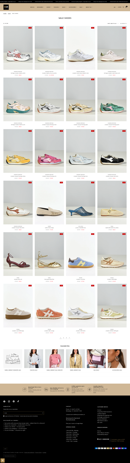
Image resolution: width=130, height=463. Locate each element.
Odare (49, 226)
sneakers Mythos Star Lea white (49, 73)
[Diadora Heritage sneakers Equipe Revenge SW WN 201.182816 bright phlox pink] (49, 151)
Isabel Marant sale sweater (55, 370)
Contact (99, 410)
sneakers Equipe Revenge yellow (18, 176)
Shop (9, 13)
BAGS (63, 7)
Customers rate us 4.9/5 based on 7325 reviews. (118, 440)
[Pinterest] (15, 401)
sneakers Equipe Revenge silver (49, 124)
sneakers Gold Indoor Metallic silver (81, 73)
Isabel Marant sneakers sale (13, 370)
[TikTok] (19, 401)
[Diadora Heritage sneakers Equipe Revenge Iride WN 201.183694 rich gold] (80, 99)
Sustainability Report (102, 434)
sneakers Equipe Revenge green (112, 124)
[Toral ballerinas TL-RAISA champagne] (49, 254)
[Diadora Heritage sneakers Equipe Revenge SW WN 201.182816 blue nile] (80, 151)
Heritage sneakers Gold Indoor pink (112, 73)
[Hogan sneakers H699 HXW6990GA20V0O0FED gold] (112, 305)
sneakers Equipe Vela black (112, 176)
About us (88, 7)
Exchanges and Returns (103, 417)
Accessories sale (117, 370)
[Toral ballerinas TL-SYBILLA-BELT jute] (112, 202)
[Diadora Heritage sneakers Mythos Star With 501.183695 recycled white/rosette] (18, 48)
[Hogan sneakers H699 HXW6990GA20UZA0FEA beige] (112, 254)
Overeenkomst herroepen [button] (10, 456)
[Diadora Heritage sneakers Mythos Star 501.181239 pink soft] (18, 99)
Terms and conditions (29, 452)
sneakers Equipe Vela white (18, 227)
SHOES (48, 7)
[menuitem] (32, 7)
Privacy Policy (38, 452)
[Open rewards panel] (3, 460)
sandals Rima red (18, 279)
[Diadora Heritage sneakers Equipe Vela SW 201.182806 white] (18, 202)
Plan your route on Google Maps (74, 423)
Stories (99, 431)
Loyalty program (101, 413)
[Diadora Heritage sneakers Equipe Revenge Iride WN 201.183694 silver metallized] (49, 99)
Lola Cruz (80, 226)
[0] (126, 7)
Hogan (80, 277)
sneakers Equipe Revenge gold (81, 124)
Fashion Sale (33, 370)
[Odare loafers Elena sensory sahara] (49, 202)
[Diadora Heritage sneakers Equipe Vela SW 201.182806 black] (112, 151)
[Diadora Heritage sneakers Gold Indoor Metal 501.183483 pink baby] (112, 48)
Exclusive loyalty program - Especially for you (70, 1)
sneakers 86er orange (49, 330)
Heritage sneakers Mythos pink (18, 124)
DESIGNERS (40, 7)
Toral (112, 226)
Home (4, 13)
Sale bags (96, 370)
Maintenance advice (102, 420)
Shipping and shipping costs (104, 415)
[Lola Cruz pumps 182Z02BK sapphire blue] (80, 202)
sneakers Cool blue (80, 279)
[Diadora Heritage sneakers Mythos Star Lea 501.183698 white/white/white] (49, 48)
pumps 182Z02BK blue (81, 227)
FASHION (56, 7)
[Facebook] (5, 401)
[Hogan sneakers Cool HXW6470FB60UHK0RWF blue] (80, 254)
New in (32, 7)
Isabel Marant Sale (75, 370)
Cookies (44, 452)
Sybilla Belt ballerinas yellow (111, 227)
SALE (81, 7)
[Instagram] (10, 401)
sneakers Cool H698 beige (18, 330)
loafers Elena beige (49, 227)
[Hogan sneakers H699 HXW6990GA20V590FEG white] (80, 305)
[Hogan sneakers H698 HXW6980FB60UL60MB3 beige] (18, 305)
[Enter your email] (42, 413)
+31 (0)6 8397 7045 (77, 411)
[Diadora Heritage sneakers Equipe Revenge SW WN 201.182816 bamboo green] (18, 151)
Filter (6, 23)
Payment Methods (102, 419)
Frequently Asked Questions (104, 411)
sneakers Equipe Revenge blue (81, 176)
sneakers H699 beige (112, 279)
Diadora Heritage (18, 71)
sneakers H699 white (80, 330)
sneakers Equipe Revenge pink (49, 176)
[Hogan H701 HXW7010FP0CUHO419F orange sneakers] (49, 305)
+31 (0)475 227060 (75, 409)
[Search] (123, 7)
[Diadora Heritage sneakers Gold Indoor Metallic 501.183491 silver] (80, 48)
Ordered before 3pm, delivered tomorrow (33, 1)
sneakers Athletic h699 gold (112, 330)
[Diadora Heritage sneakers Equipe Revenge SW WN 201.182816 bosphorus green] (112, 99)
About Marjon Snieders (103, 432)
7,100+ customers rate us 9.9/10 (52, 1)
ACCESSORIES (72, 7)
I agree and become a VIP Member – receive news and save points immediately (21, 416)
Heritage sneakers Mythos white (18, 73)
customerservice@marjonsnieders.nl (75, 414)
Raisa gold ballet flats (49, 279)
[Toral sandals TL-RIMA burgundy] (18, 254)
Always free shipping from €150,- (15, 1)
